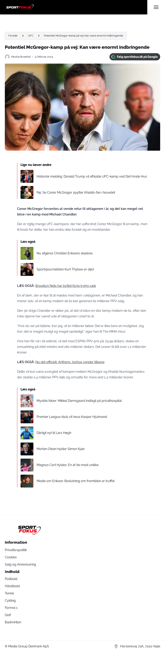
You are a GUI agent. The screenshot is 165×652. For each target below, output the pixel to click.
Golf (8, 615)
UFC (30, 35)
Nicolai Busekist (21, 56)
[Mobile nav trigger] (156, 7)
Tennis (9, 593)
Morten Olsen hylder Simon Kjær (61, 449)
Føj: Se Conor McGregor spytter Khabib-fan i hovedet (76, 192)
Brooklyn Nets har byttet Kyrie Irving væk (65, 286)
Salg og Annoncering (20, 564)
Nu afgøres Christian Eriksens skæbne (65, 253)
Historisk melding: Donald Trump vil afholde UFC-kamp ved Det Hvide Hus (92, 176)
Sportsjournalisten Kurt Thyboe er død (65, 269)
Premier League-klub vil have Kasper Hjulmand (72, 417)
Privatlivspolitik (16, 550)
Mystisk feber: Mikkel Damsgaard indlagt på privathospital (79, 401)
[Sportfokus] (76, 7)
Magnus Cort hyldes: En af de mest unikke (68, 465)
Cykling (10, 600)
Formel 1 (11, 608)
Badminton (13, 622)
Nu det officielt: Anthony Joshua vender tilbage (69, 362)
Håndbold (12, 586)
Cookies (11, 557)
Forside (13, 35)
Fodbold (11, 579)
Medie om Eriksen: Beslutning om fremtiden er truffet (75, 481)
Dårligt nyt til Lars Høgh (54, 433)
